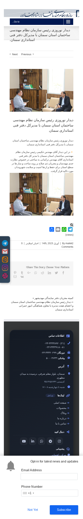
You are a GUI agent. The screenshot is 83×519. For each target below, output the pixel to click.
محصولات (61, 408)
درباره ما (62, 418)
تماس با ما (61, 423)
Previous (26, 54)
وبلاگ (64, 413)
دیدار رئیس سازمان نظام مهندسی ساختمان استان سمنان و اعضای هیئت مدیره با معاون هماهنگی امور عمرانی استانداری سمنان (42, 305)
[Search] (71, 225)
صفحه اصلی (60, 402)
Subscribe (64, 509)
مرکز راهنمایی (59, 454)
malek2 (69, 243)
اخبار (36, 243)
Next (15, 54)
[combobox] (28, 493)
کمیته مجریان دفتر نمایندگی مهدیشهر (54, 298)
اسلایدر (29, 243)
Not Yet (33, 509)
